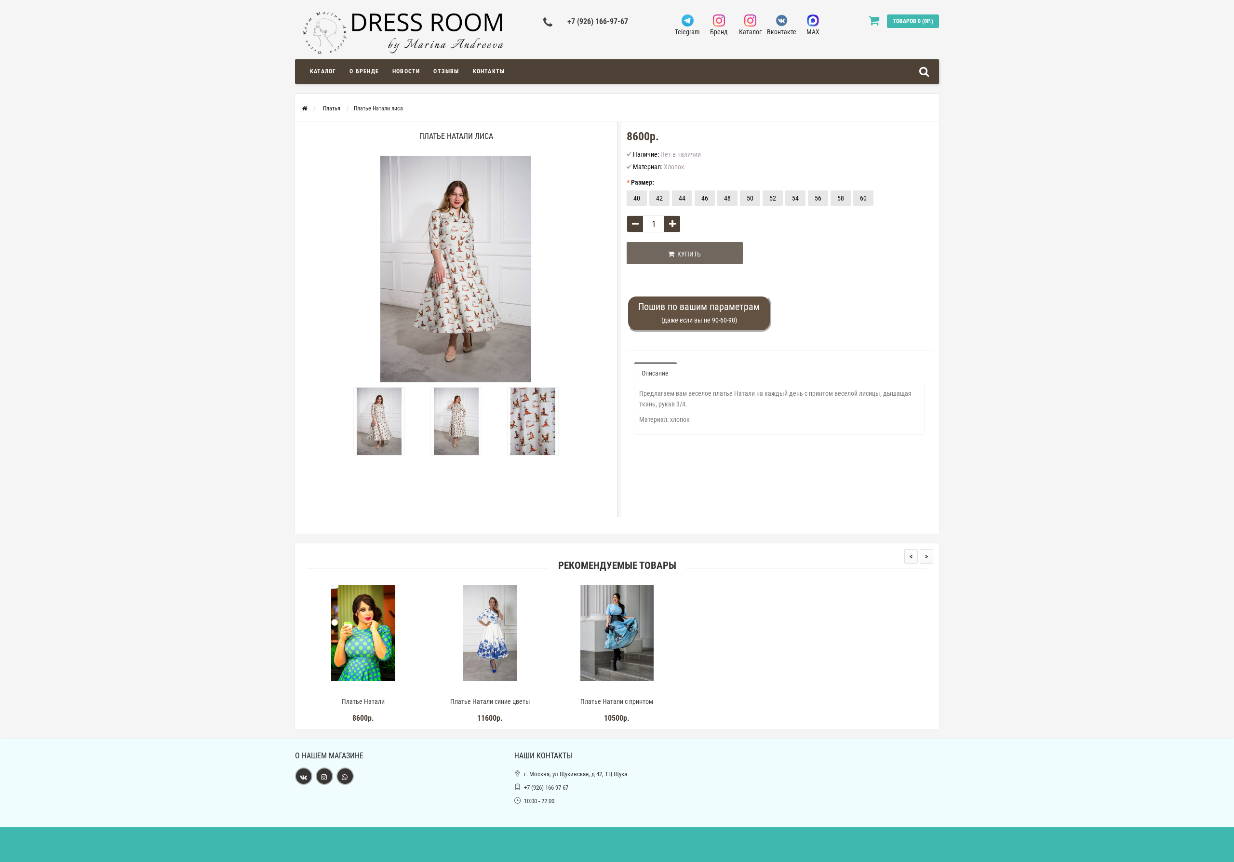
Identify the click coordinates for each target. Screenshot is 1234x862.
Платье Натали (363, 701)
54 (795, 198)
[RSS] (324, 776)
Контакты (489, 71)
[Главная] (304, 108)
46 (704, 198)
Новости (406, 71)
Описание (655, 373)
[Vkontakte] (303, 776)
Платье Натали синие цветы (490, 701)
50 (750, 198)
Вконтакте (781, 32)
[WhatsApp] (345, 776)
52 (772, 198)
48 (727, 198)
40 (636, 198)
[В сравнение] (385, 689)
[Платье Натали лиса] (379, 421)
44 (682, 198)
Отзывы (446, 71)
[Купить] (340, 689)
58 (840, 198)
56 (818, 198)
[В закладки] (363, 689)
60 (863, 198)
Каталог (750, 32)
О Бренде (364, 71)
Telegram (687, 32)
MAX (812, 32)
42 (659, 198)
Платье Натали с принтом (616, 701)
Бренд (719, 32)
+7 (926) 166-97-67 (597, 21)
